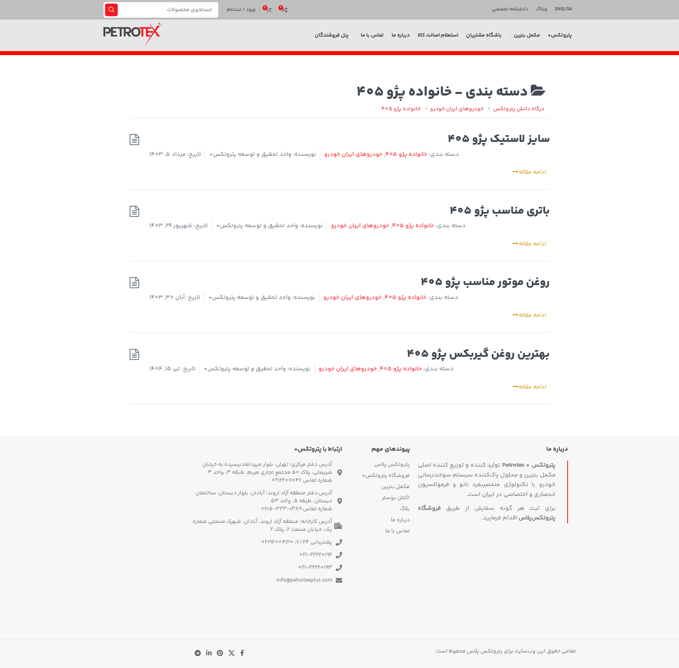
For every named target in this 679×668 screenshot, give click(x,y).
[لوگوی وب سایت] (133, 35)
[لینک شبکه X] (231, 653)
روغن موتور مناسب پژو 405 (485, 282)
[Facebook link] (242, 653)
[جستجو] (111, 10)
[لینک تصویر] (354, 616)
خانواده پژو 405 (406, 154)
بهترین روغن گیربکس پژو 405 (478, 354)
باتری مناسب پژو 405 (499, 211)
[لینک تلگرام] (197, 653)
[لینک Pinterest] (220, 653)
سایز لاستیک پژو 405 (499, 139)
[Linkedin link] (208, 653)
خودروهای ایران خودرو (353, 154)
